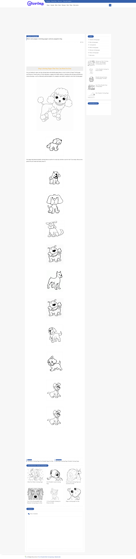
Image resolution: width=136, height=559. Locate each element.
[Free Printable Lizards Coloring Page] (55, 475)
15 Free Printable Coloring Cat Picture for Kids (53, 502)
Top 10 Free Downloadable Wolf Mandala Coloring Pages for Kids (34, 502)
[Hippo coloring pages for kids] (74, 494)
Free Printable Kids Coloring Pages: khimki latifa (49, 557)
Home (48, 5)
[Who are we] (96, 108)
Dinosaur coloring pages (94, 50)
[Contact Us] (101, 108)
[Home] (107, 108)
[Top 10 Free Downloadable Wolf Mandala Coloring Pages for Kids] (35, 494)
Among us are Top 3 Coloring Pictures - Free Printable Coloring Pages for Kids (102, 62)
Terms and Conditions (67, 1)
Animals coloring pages (33, 36)
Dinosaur (64, 5)
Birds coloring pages (93, 47)
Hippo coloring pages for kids (72, 501)
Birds (56, 5)
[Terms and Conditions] (107, 112)
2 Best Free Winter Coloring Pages (35, 482)
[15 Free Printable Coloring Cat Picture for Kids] (55, 494)
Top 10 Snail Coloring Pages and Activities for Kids (73, 482)
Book (59, 5)
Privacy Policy (54, 1)
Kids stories (75, 5)
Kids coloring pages (93, 42)
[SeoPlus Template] (26, 557)
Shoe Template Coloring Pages (102, 93)
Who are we (60, 1)
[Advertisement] (68, 21)
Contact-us (48, 1)
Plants (71, 5)
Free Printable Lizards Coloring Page (54, 482)
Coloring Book (92, 44)
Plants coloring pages (94, 52)
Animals (52, 5)
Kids (68, 5)
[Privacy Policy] (90, 108)
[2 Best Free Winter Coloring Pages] (35, 475)
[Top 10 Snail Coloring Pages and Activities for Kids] (74, 475)
